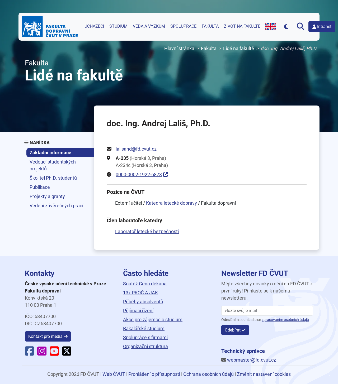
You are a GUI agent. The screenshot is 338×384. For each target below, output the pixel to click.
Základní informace (50, 152)
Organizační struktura (145, 346)
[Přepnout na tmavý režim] (286, 26)
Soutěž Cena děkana (145, 283)
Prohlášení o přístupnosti (154, 374)
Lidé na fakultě (238, 48)
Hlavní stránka (179, 48)
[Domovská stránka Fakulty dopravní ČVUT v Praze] (50, 27)
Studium (118, 26)
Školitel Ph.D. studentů (53, 178)
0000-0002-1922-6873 (139, 174)
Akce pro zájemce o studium (152, 319)
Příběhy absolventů (143, 301)
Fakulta (210, 26)
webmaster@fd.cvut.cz (251, 360)
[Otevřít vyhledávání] (300, 26)
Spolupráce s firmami (145, 337)
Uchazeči (94, 26)
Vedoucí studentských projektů (53, 165)
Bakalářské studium (144, 328)
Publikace (40, 187)
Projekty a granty (47, 196)
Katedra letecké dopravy (171, 203)
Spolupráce (183, 26)
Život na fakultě (242, 26)
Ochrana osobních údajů (208, 374)
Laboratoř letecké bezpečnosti (147, 231)
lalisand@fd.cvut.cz (136, 149)
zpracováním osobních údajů (285, 320)
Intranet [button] (324, 26)
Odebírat (233, 330)
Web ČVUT (113, 374)
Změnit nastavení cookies (264, 374)
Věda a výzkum (149, 26)
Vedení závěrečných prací (56, 205)
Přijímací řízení (138, 310)
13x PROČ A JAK (140, 292)
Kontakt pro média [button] (45, 336)
